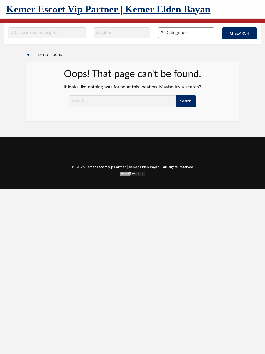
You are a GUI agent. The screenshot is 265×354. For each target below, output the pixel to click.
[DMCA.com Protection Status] (132, 173)
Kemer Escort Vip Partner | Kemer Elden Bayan (108, 9)
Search (241, 34)
